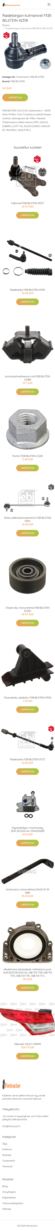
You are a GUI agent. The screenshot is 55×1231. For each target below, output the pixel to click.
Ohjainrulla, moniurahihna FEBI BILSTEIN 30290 (28, 609)
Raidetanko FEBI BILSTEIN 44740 (27, 289)
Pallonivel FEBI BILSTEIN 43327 (27, 203)
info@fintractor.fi (11, 1126)
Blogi (5, 1186)
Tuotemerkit (22, 76)
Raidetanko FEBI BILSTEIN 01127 (27, 759)
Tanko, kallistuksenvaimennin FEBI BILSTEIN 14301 (27, 519)
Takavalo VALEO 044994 (27, 1044)
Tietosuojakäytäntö (12, 1203)
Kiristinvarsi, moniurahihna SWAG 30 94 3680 (27, 891)
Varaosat (7, 1166)
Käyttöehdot (9, 1197)
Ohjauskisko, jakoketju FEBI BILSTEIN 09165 (27, 697)
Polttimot (7, 1149)
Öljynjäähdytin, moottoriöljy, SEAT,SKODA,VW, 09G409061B (27, 829)
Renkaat (6, 1155)
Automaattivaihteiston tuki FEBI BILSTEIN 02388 (27, 378)
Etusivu (6, 25)
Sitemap (6, 1208)
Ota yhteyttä (9, 1191)
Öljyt (4, 1143)
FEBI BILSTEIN (37, 76)
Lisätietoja (15, 97)
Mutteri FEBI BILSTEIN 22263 (27, 456)
